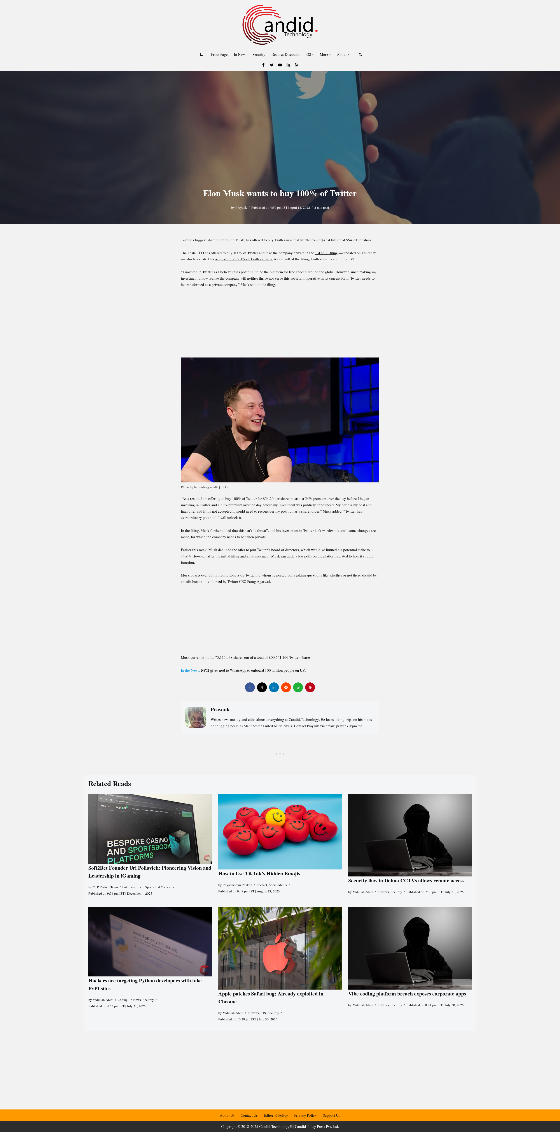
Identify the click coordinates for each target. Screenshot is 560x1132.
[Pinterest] (310, 687)
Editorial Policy (276, 1115)
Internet (262, 885)
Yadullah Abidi (363, 892)
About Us (227, 1115)
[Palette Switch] (201, 54)
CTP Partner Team (105, 887)
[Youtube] (280, 65)
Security (258, 54)
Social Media (278, 885)
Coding (123, 999)
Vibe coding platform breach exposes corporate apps (407, 993)
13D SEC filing (326, 252)
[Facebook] (263, 65)
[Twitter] (272, 65)
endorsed (215, 581)
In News (240, 54)
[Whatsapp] (298, 687)
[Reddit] (286, 687)
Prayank (241, 207)
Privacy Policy (305, 1115)
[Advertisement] (280, 325)
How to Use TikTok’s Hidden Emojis (259, 873)
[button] (313, 54)
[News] (297, 65)
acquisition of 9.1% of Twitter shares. (244, 258)
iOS (263, 1013)
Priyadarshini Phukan (237, 885)
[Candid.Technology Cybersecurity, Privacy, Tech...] (280, 25)
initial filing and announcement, (246, 556)
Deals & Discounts (285, 54)
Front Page (219, 54)
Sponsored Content (158, 887)
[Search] (360, 54)
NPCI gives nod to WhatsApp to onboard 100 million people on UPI (253, 670)
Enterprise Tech (133, 887)
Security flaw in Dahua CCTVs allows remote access (406, 880)
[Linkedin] (288, 65)
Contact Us (249, 1115)
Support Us (331, 1115)
